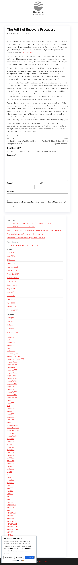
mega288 (10, 414)
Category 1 (11, 318)
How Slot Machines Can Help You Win (21, 227)
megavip (10, 466)
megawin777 (12, 386)
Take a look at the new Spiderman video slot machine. (26, 234)
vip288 (9, 472)
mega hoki (10, 450)
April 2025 (11, 303)
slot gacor (10, 337)
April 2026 (11, 260)
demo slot (10, 433)
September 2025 (13, 285)
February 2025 (12, 310)
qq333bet (10, 458)
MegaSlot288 (27, 52)
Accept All (30, 557)
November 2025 (13, 278)
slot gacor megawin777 (15, 359)
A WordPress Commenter (20, 245)
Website (10, 191)
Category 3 (11, 325)
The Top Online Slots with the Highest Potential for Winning (29, 223)
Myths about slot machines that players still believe (26, 238)
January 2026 (12, 270)
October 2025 (12, 281)
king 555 (10, 496)
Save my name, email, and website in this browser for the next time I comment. (36, 202)
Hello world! (37, 245)
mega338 (10, 400)
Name (10, 183)
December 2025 (13, 274)
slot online (11, 342)
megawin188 (12, 436)
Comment (11, 155)
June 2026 (11, 256)
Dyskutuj (38, 11)
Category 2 (11, 321)
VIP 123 (10, 532)
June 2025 (11, 296)
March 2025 (11, 307)
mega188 (10, 477)
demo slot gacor (13, 428)
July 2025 (10, 292)
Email (40, 183)
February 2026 (12, 267)
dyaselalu (21, 34)
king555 (10, 488)
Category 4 (11, 328)
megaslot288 (12, 362)
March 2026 (11, 263)
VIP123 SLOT (12, 513)
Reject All (19, 557)
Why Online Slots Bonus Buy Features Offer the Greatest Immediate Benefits (35, 230)
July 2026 (10, 252)
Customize (8, 557)
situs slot (10, 444)
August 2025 (11, 289)
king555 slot (11, 505)
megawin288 (12, 376)
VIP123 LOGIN (12, 524)
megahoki (10, 439)
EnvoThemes (42, 562)
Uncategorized (18, 136)
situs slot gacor (12, 353)
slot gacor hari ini (13, 356)
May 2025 (11, 299)
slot (8, 340)
